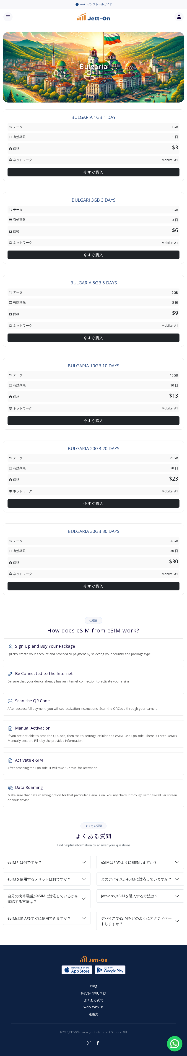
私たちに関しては (93, 993)
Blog (93, 986)
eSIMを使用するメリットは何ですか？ (39, 879)
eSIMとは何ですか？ (25, 862)
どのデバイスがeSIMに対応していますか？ (136, 879)
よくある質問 (93, 1000)
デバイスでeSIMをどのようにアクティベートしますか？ (136, 921)
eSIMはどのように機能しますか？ (129, 862)
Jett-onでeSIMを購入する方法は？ (129, 895)
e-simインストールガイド (96, 4)
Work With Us (93, 1007)
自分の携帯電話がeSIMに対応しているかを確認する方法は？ (43, 898)
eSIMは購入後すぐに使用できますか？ (39, 918)
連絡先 (93, 1014)
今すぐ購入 (93, 172)
